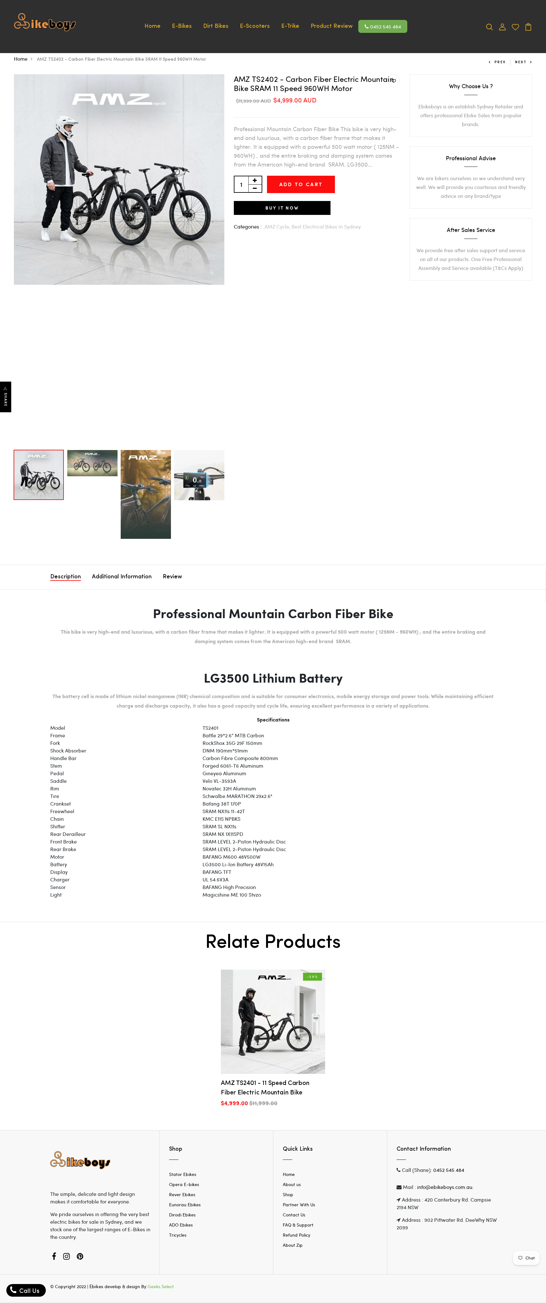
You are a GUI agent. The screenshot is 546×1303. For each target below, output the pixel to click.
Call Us (28, 1290)
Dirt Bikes (215, 26)
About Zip (293, 1245)
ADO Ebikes (181, 1225)
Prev (500, 61)
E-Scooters (255, 26)
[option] (119, 179)
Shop (288, 1194)
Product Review (332, 26)
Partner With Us (299, 1205)
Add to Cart (301, 184)
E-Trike (290, 26)
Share (5, 400)
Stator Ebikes (182, 1174)
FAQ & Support (298, 1225)
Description (65, 577)
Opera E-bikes (184, 1184)
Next (520, 61)
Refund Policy (296, 1235)
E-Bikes (182, 26)
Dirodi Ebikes (182, 1215)
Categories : (248, 226)
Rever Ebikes (182, 1194)
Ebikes (96, 1286)
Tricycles (177, 1235)
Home (152, 26)
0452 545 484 (385, 26)
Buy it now (282, 207)
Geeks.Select (161, 1286)
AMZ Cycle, (278, 226)
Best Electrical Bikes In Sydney (326, 226)
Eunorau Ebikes (185, 1205)
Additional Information (122, 577)
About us (292, 1184)
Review (172, 577)
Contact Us (294, 1215)
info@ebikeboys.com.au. (445, 1187)
